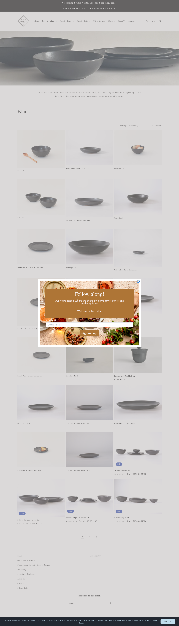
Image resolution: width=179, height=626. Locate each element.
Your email (51, 320)
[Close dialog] (138, 281)
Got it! (167, 621)
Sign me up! (89, 333)
